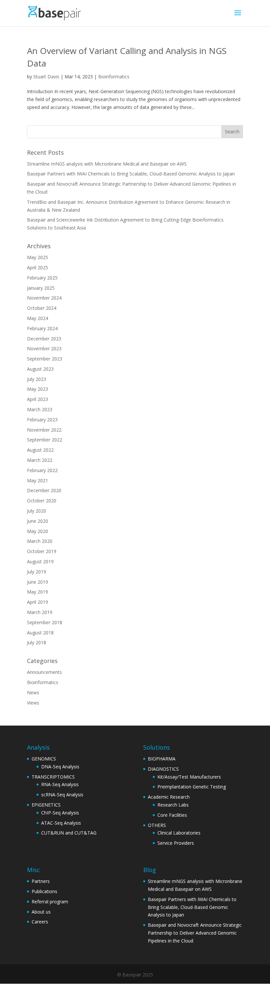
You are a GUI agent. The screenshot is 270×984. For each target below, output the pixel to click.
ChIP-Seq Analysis (60, 813)
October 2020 (41, 500)
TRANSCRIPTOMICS (53, 777)
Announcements (44, 672)
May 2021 (37, 480)
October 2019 (41, 551)
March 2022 (39, 460)
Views (33, 703)
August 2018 (40, 632)
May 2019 (37, 592)
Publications (44, 891)
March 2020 (39, 541)
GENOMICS (44, 759)
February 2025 (42, 278)
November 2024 (44, 298)
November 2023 (44, 348)
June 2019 (37, 582)
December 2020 (44, 490)
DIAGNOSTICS (163, 769)
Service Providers (175, 843)
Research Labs (173, 805)
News (33, 692)
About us (41, 912)
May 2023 (37, 389)
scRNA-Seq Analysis (62, 794)
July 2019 (36, 572)
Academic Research (169, 797)
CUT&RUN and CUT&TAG (68, 833)
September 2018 (44, 622)
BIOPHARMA (162, 759)
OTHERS (157, 825)
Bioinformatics (113, 76)
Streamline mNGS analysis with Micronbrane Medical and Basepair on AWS (107, 164)
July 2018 (36, 642)
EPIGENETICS (46, 805)
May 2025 (37, 257)
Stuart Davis (46, 76)
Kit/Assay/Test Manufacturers (189, 777)
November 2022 (44, 430)
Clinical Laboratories (179, 833)
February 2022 (42, 470)
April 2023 (37, 399)
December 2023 (44, 338)
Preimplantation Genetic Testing (191, 787)
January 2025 (41, 288)
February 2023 (42, 419)
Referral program (50, 901)
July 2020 (36, 511)
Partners (41, 881)
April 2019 (37, 602)
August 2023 (40, 369)
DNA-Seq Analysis (60, 766)
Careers (40, 921)
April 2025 (37, 267)
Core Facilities (172, 815)
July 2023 (36, 379)
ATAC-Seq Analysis (61, 823)
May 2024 (37, 318)
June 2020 (37, 521)
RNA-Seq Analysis (60, 784)
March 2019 (39, 612)
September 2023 (44, 359)
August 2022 (40, 450)
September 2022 (44, 440)
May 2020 (37, 531)
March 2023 (39, 409)
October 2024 (41, 308)
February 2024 (42, 328)
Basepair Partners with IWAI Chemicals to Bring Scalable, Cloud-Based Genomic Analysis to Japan (131, 174)
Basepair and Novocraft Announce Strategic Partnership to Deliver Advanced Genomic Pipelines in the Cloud (195, 933)
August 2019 (40, 561)
